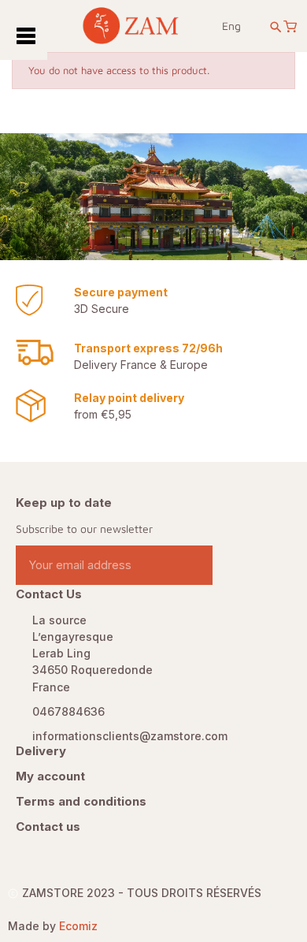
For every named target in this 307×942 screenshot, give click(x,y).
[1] (195, 565)
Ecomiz (78, 926)
